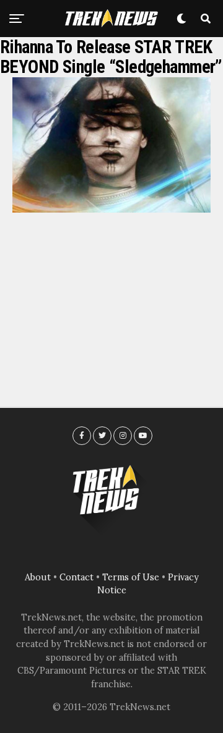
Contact (76, 577)
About (38, 577)
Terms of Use (130, 577)
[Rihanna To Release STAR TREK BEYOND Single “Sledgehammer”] (111, 209)
